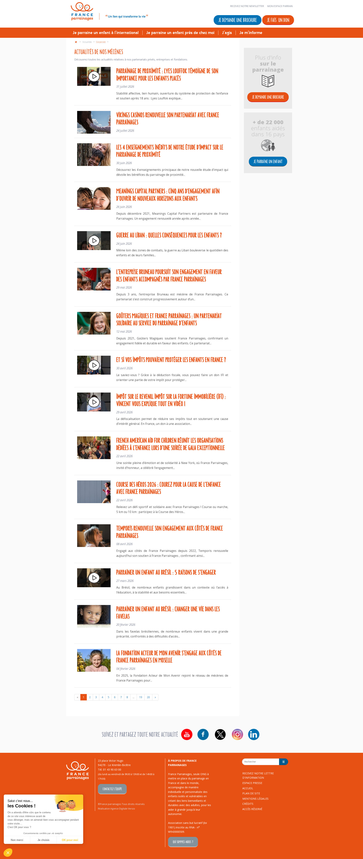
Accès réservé (252, 809)
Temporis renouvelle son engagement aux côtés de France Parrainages (169, 531)
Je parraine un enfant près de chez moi (180, 32)
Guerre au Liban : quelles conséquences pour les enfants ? (169, 235)
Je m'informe (251, 32)
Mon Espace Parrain (280, 6)
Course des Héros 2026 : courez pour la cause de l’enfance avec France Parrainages (168, 487)
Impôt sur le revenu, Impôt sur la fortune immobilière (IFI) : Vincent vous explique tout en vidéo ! (171, 399)
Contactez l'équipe (112, 789)
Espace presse (252, 783)
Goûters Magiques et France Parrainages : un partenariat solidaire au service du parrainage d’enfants (169, 319)
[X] (220, 734)
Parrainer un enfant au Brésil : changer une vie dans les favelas (168, 612)
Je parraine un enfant (268, 161)
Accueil (247, 788)
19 (140, 697)
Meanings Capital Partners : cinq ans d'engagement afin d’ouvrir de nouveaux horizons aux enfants (168, 194)
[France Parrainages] (109, 10)
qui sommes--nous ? (183, 842)
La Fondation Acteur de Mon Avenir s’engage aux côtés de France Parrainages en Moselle (169, 656)
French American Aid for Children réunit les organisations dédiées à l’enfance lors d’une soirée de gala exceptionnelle (170, 443)
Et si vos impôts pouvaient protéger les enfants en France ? (171, 359)
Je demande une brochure (237, 19)
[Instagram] (237, 734)
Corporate (101, 41)
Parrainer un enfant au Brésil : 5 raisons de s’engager (166, 572)
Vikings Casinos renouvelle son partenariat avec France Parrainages (167, 118)
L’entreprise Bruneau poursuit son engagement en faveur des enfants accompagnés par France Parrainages (169, 275)
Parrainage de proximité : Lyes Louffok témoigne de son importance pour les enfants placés (167, 74)
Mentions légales (255, 798)
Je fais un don (278, 19)
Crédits (247, 804)
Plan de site (251, 793)
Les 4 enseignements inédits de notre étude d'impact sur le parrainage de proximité (169, 150)
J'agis (227, 32)
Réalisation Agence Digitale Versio (116, 808)
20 (148, 697)
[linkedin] (253, 734)
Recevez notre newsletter (247, 6)
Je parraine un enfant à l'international (106, 32)
